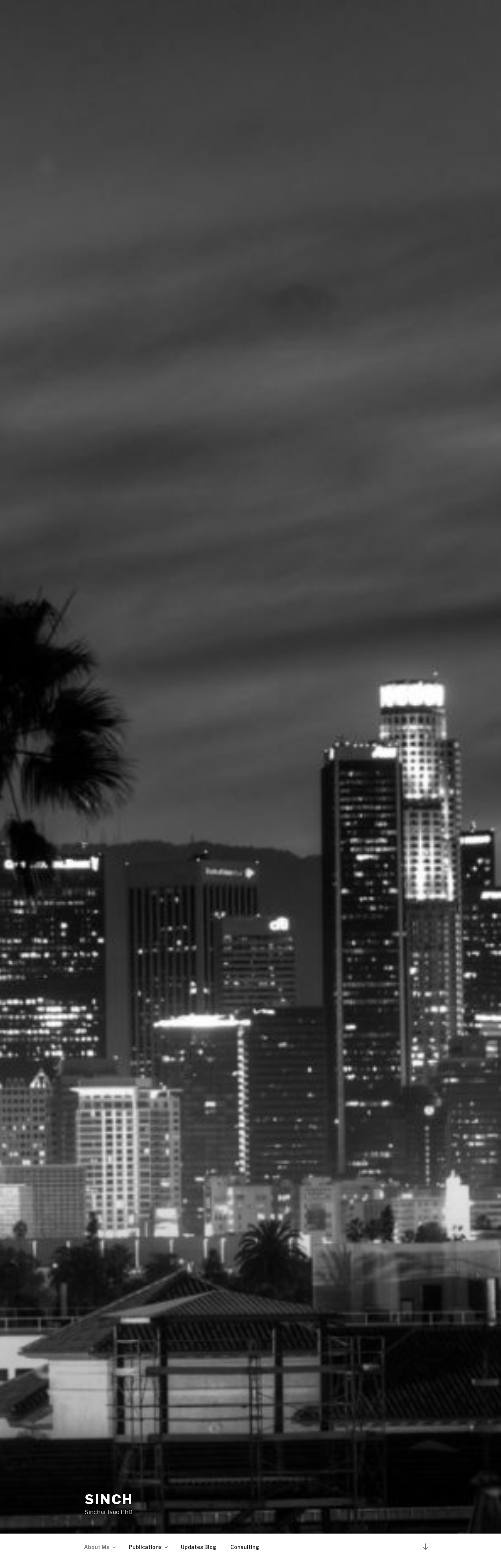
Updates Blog (198, 1547)
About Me (97, 1547)
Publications (145, 1547)
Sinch (109, 1499)
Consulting (244, 1547)
